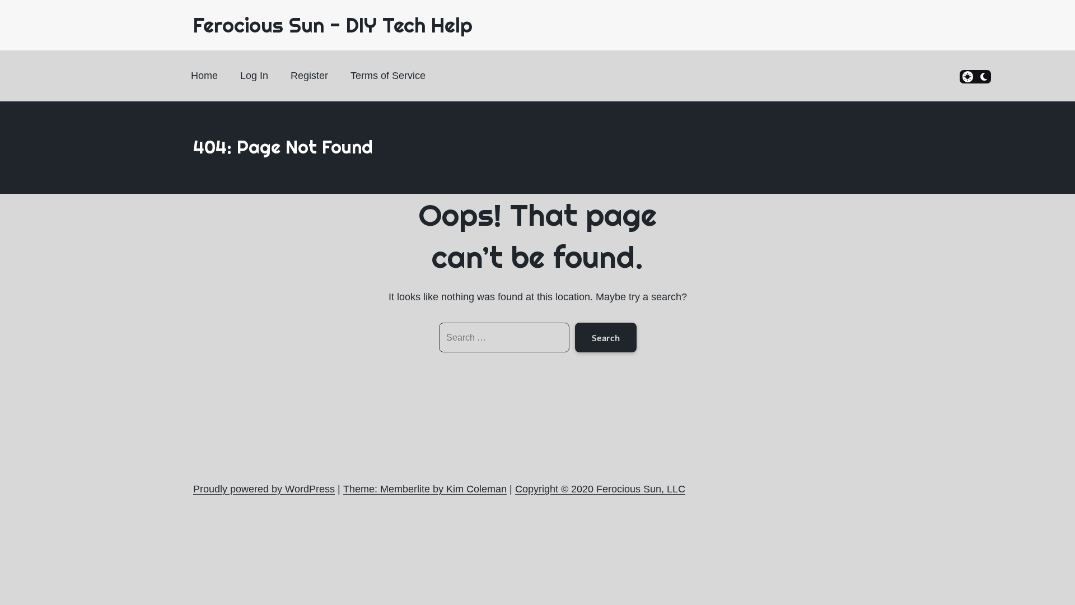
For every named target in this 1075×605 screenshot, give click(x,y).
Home (204, 75)
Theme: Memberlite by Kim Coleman (425, 489)
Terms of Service (388, 75)
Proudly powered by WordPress (264, 489)
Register (309, 75)
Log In (254, 75)
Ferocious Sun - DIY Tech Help (333, 25)
